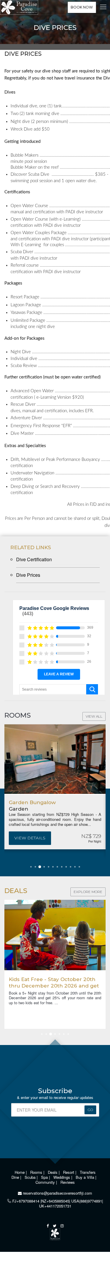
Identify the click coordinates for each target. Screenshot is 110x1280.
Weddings (62, 1177)
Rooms (36, 1172)
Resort (69, 1172)
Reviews (67, 1182)
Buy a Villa (85, 1177)
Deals (53, 1172)
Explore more (88, 892)
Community (45, 1182)
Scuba (31, 1177)
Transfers (88, 1172)
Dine (15, 1177)
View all (94, 716)
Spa (45, 1177)
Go (90, 1109)
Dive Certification (34, 559)
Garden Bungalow (32, 802)
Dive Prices (28, 574)
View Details (29, 838)
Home (20, 1172)
